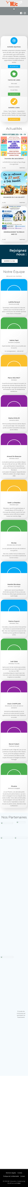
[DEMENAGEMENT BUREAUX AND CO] (14, 218)
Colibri (19, 1183)
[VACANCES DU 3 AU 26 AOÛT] (14, 183)
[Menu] (14, 9)
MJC (5, 167)
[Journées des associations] (14, 144)
